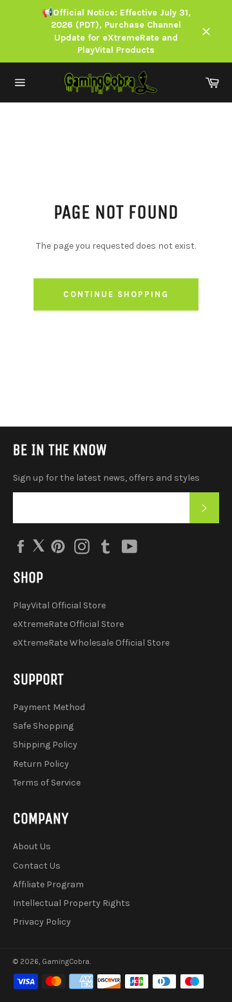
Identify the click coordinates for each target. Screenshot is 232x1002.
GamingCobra (66, 962)
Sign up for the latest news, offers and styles (106, 477)
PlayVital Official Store (59, 605)
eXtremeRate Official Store (68, 624)
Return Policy (41, 763)
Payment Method (49, 707)
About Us (32, 846)
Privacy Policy (42, 921)
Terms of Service (47, 782)
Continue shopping (115, 294)
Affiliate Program (48, 884)
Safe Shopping (43, 725)
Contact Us (37, 865)
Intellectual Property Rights (71, 903)
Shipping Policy (45, 744)
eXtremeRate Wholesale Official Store (91, 642)
